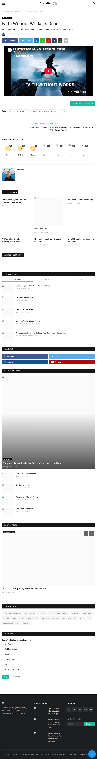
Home (4, 11)
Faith (10, 111)
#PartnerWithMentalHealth (58, 613)
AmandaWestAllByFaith (23, 324)
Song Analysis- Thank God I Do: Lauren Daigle (33, 286)
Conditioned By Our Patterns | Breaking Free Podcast (14, 201)
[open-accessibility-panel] (92, 754)
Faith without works (22, 111)
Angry (58, 155)
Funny (45, 155)
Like (7, 155)
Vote (5, 677)
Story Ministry (8, 623)
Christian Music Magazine (47, 111)
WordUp (9, 34)
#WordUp (42, 613)
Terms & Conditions (86, 754)
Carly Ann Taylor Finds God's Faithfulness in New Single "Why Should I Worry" (71, 128)
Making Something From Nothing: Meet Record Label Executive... (41, 333)
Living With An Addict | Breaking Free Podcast (80, 240)
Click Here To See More (82, 103)
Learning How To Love (24, 309)
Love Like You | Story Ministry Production (24, 588)
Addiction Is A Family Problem (28, 497)
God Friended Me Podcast (28, 618)
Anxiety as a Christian (38, 127)
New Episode (18, 11)
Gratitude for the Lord (24, 298)
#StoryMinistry (30, 613)
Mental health (87, 613)
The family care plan (69, 618)
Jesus (89, 618)
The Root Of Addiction (24, 485)
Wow (83, 155)
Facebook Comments (13, 255)
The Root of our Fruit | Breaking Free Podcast (47, 240)
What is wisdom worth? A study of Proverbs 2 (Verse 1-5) (54, 723)
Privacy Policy (72, 754)
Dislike (20, 155)
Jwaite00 (19, 288)
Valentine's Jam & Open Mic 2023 (29, 321)
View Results (15, 677)
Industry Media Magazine (24, 335)
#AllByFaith (75, 613)
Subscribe (89, 724)
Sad (70, 155)
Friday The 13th (40, 229)
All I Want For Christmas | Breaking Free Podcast (13, 240)
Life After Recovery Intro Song (79, 200)
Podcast (9, 11)
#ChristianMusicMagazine (12, 613)
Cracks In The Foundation (26, 473)
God (34, 111)
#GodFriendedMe (9, 618)
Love (33, 155)
